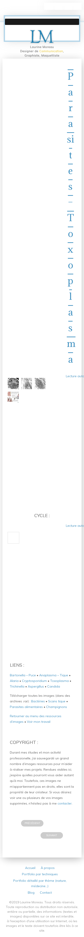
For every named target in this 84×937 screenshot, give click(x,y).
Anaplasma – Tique (53, 675)
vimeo (78, 6)
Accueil (30, 868)
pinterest (58, 6)
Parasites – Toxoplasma (71, 217)
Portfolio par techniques (40, 874)
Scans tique (56, 701)
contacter (65, 803)
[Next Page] (13, 538)
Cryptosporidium (34, 681)
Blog (31, 893)
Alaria (14, 681)
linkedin (49, 6)
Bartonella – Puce (23, 675)
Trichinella (17, 686)
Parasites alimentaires (26, 707)
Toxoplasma (59, 681)
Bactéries (38, 701)
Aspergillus (36, 686)
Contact (46, 893)
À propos (48, 868)
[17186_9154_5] (13, 397)
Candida (53, 686)
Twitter (68, 6)
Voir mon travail (38, 722)
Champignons (56, 707)
